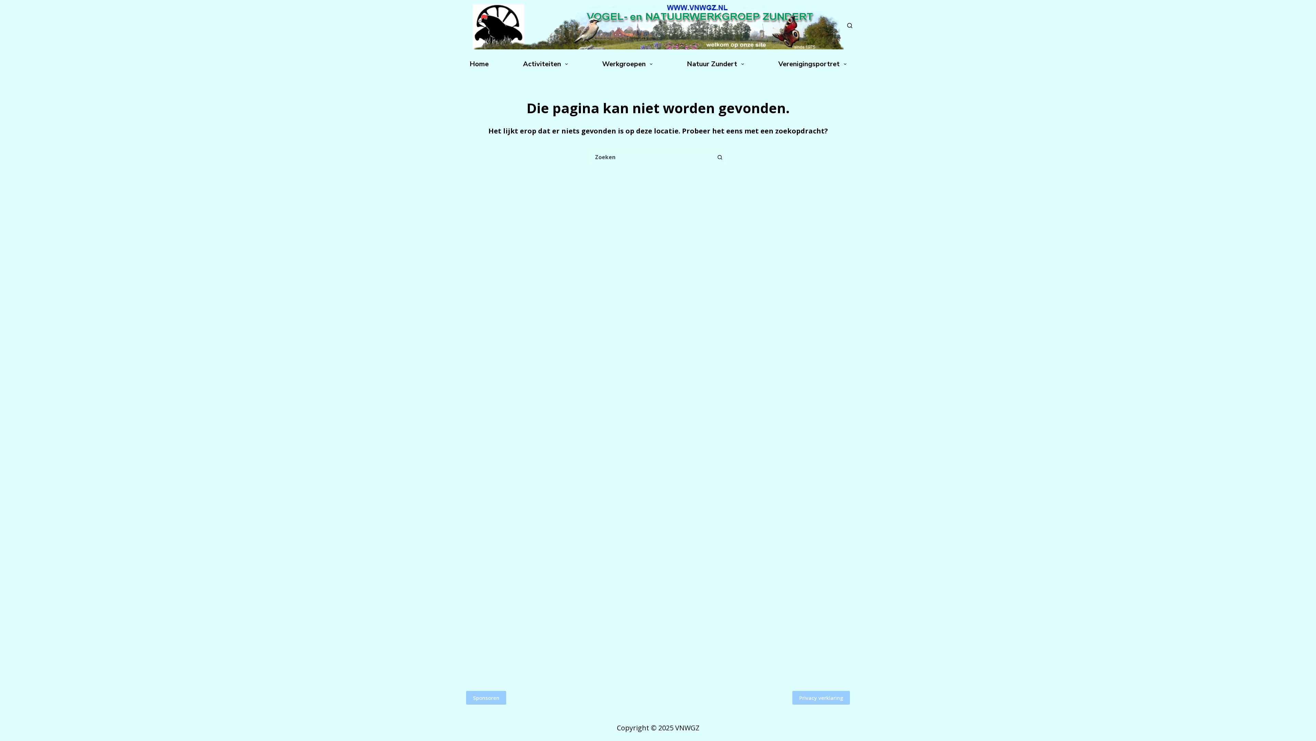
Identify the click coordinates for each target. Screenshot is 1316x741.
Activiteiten (542, 64)
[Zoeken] (849, 25)
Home (479, 64)
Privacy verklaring (821, 697)
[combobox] (651, 157)
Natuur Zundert (712, 64)
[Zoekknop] (719, 157)
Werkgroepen (624, 64)
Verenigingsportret (809, 64)
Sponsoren (486, 697)
